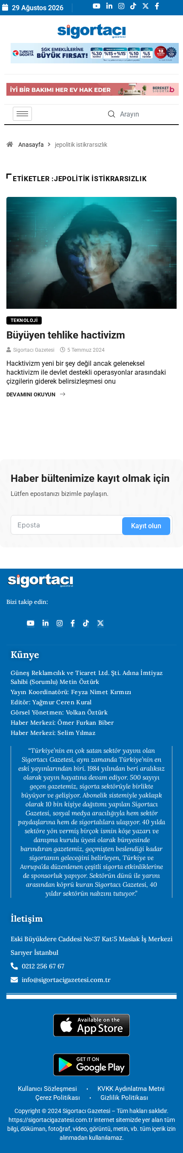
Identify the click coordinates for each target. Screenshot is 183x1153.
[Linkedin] (46, 624)
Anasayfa (31, 144)
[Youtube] (30, 624)
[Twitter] (100, 624)
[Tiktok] (86, 624)
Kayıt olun (146, 526)
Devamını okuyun (30, 394)
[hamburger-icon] (22, 114)
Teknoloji (24, 320)
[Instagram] (60, 624)
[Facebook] (73, 624)
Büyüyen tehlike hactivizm (65, 335)
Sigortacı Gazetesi (33, 350)
